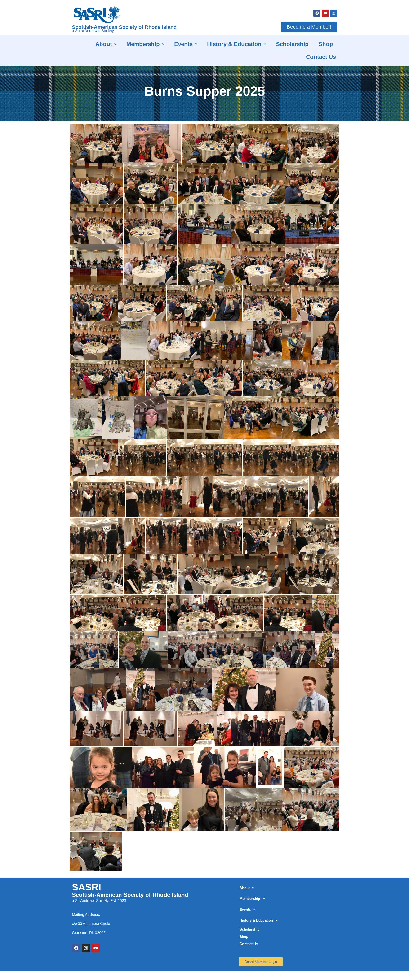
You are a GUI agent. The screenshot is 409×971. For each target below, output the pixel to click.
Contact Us (321, 57)
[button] (106, 44)
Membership (143, 44)
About (103, 44)
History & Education (234, 44)
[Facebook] (316, 13)
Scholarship (292, 44)
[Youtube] (325, 13)
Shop (326, 44)
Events (183, 44)
